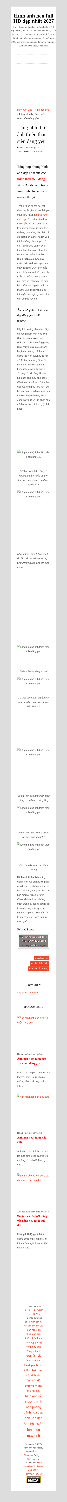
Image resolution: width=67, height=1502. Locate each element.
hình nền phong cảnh (33, 1407)
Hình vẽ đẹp (36, 1054)
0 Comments (36, 151)
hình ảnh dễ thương (38, 968)
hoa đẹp (37, 1412)
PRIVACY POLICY (33, 1474)
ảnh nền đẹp (33, 1418)
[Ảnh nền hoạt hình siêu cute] (33, 1111)
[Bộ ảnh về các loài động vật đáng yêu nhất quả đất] (33, 1189)
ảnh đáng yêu (41, 958)
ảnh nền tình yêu (35, 1326)
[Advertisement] (33, 87)
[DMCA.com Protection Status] (33, 1482)
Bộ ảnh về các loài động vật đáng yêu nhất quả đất (32, 1221)
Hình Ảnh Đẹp (24, 109)
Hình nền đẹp (42, 109)
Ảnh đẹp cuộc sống (26, 1212)
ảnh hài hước (33, 1424)
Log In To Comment (27, 992)
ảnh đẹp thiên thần (39, 963)
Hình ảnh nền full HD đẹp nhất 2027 (33, 18)
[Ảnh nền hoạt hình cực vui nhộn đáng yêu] (33, 1032)
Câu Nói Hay (33, 1459)
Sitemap (28, 1455)
